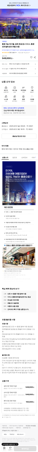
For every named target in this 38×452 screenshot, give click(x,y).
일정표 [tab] (14, 157)
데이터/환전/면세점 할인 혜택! (18, 73)
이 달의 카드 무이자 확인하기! (18, 68)
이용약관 (4, 425)
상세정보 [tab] (24, 157)
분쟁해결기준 (27, 427)
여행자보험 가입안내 (7, 427)
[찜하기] (31, 57)
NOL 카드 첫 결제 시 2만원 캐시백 (19, 64)
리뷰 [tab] (34, 157)
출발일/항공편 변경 (19, 136)
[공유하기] (35, 57)
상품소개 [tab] (5, 157)
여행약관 (18, 427)
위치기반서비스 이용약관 (16, 425)
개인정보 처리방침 (31, 425)
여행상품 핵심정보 (23, 52)
